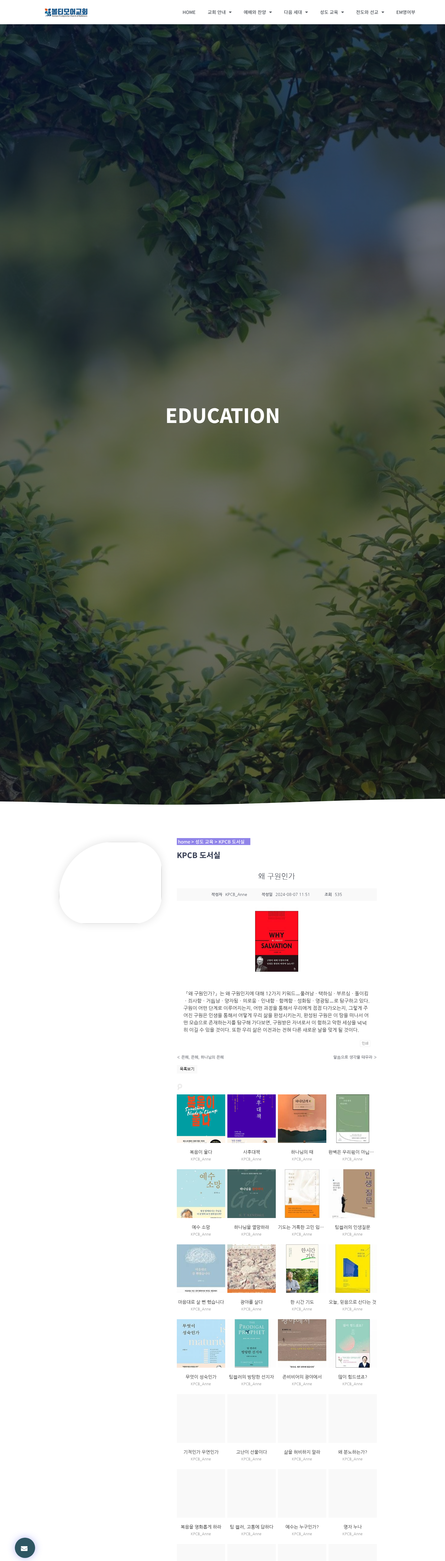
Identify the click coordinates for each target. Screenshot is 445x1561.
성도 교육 (329, 12)
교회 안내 (217, 12)
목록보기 (187, 1069)
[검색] (180, 1086)
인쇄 (365, 1043)
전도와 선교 (367, 12)
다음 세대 (293, 12)
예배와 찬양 (255, 12)
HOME (189, 12)
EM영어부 (405, 12)
